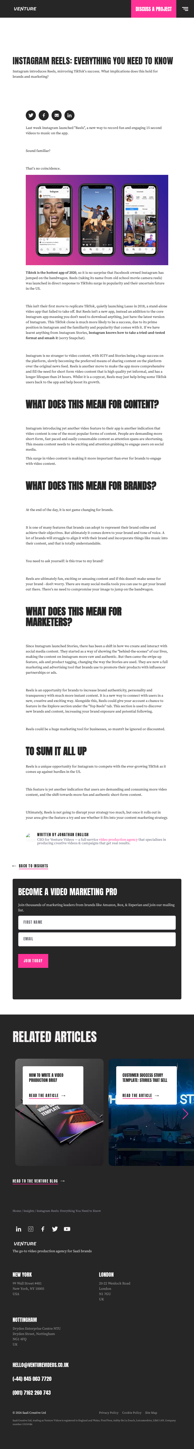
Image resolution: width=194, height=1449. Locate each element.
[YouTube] (67, 1229)
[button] (185, 1114)
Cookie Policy (131, 1413)
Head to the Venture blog (35, 1181)
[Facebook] (43, 1229)
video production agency (118, 839)
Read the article (44, 1095)
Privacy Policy (108, 1413)
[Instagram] (31, 1229)
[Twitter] (55, 1229)
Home (17, 1211)
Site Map (151, 1413)
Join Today (33, 961)
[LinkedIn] (19, 1229)
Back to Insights (33, 866)
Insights (28, 1211)
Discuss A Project (154, 9)
